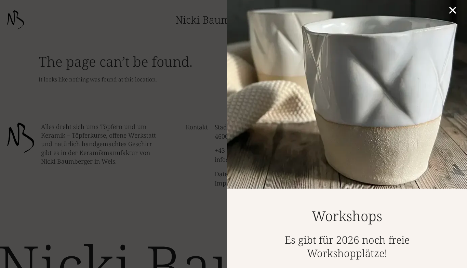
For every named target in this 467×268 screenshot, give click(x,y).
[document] (233, 134)
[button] (452, 10)
